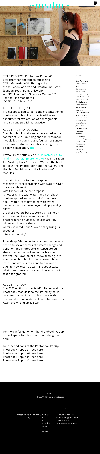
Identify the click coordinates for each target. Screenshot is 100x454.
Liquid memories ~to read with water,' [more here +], (32, 156)
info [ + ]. (35, 147)
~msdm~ (50, 5)
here (6, 339)
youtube (46, 423)
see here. (38, 349)
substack (45, 432)
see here (37, 357)
